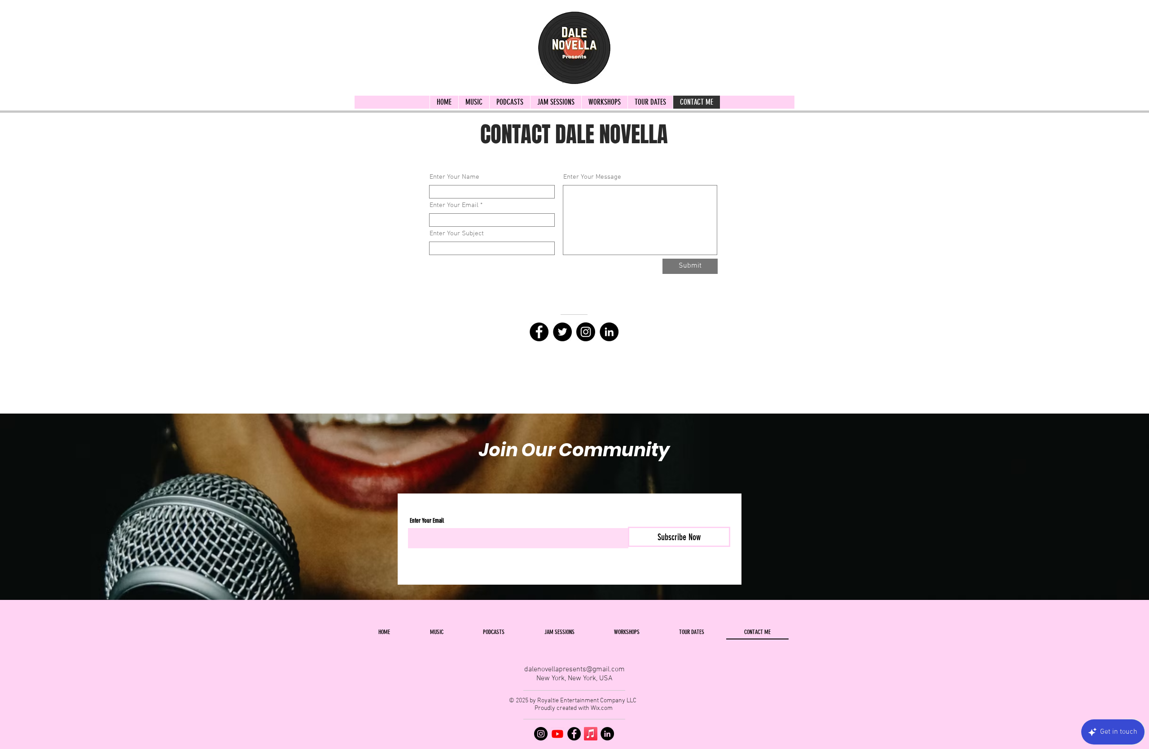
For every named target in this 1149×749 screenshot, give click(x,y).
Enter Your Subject (457, 233)
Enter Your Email (454, 205)
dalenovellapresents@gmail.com (574, 669)
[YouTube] (557, 733)
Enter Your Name (454, 177)
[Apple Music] (590, 733)
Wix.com (602, 708)
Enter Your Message (592, 177)
